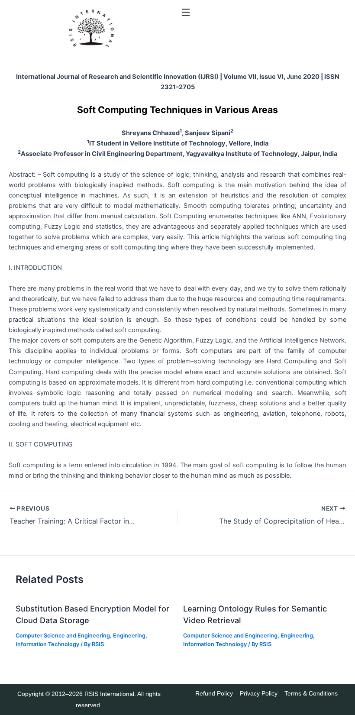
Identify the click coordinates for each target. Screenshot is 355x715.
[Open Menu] (186, 13)
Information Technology (47, 644)
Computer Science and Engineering (63, 635)
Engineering (129, 635)
